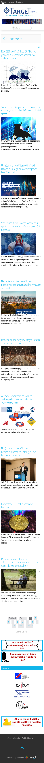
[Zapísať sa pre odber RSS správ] (39, 47)
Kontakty (19, 2)
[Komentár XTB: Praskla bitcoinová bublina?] (19, 522)
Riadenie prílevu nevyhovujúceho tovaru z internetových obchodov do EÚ (20, 341)
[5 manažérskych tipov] (22, 656)
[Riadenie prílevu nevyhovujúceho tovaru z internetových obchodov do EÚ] (19, 356)
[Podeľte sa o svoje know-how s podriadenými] (22, 645)
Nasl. (21, 626)
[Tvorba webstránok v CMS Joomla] (31, 758)
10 (14, 626)
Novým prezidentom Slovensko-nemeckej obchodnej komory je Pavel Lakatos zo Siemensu (19, 451)
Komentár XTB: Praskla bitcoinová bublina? (17, 505)
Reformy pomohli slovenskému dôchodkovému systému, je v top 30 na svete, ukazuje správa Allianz (19, 562)
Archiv (11, 2)
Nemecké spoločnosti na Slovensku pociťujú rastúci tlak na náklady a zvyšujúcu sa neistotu (20, 284)
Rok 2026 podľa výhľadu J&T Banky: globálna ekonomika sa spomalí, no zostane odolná (18, 55)
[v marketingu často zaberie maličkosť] (22, 722)
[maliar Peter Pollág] (22, 22)
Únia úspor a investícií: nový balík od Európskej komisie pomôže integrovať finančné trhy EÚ (19, 169)
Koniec (30, 626)
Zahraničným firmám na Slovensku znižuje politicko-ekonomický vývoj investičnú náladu (17, 399)
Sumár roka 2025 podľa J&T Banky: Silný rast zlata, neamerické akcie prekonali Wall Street (21, 110)
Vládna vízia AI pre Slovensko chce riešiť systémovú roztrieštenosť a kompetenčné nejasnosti (20, 226)
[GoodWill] (20, 11)
